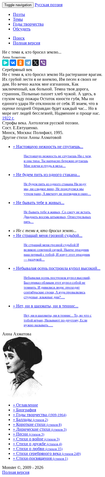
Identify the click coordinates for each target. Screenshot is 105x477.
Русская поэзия (48, 4)
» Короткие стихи (37, 424)
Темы (18, 19)
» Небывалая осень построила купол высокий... (56, 282)
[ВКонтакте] (13, 62)
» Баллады (30, 419)
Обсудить (21, 29)
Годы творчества (28, 24)
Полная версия (15, 472)
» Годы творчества (39, 414)
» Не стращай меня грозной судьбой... (51, 247)
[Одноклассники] (20, 62)
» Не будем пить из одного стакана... (52, 184)
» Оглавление (25, 405)
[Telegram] (28, 62)
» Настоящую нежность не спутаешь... (52, 156)
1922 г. (8, 118)
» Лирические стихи (39, 429)
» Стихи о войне (36, 439)
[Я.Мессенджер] (5, 62)
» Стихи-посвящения (40, 458)
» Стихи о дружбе (37, 443)
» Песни (28, 434)
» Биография (24, 410)
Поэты (19, 14)
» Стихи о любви (37, 448)
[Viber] (43, 62)
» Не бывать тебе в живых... (52, 212)
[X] (35, 62)
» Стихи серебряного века (47, 453)
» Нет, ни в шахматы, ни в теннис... (52, 315)
